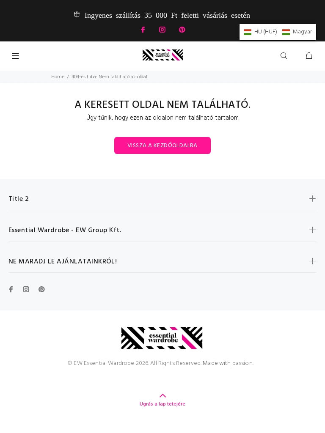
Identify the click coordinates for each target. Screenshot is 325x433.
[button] (278, 32)
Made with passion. (228, 363)
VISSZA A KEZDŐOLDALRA (162, 146)
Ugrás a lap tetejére (162, 404)
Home (57, 77)
